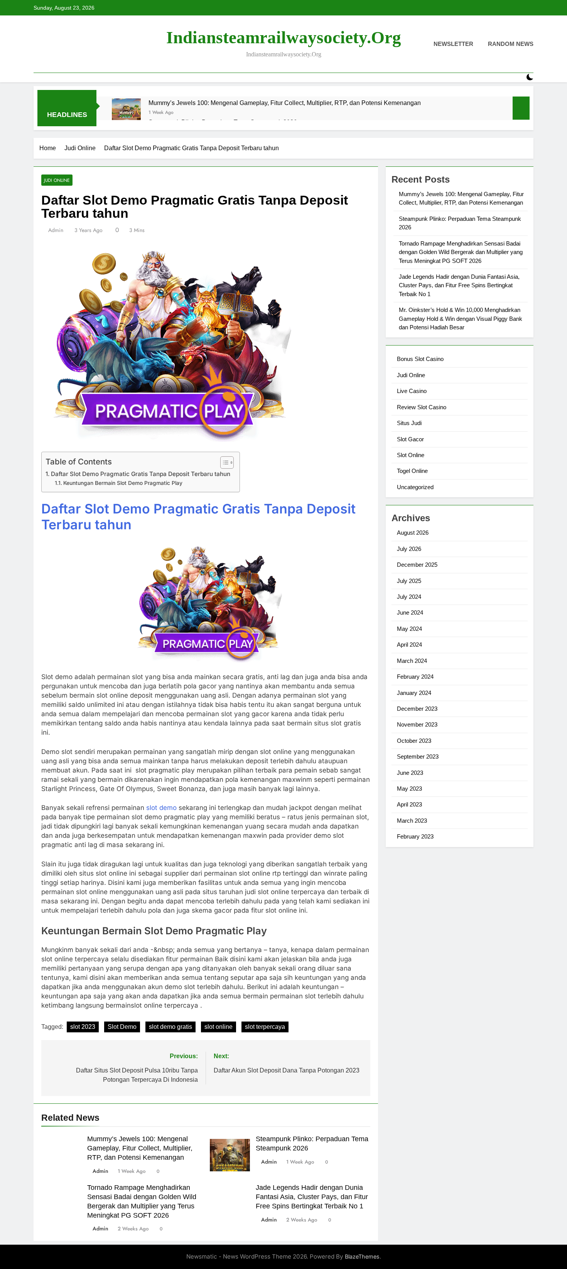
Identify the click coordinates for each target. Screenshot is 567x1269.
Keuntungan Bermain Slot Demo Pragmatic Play (122, 483)
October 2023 (414, 740)
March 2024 (412, 660)
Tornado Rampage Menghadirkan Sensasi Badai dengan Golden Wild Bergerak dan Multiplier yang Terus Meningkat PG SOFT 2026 (461, 252)
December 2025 (417, 564)
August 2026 (413, 532)
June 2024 (410, 612)
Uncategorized (415, 487)
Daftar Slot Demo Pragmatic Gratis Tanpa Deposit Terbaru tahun (141, 474)
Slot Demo (122, 1026)
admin (55, 230)
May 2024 (409, 628)
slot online (218, 1026)
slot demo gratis (170, 1026)
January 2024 (414, 693)
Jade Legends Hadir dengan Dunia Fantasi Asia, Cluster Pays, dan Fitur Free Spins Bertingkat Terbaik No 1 (312, 1197)
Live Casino (412, 391)
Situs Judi (409, 423)
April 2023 (409, 804)
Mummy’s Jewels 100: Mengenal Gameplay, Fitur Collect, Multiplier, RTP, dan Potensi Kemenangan (284, 102)
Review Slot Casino (421, 407)
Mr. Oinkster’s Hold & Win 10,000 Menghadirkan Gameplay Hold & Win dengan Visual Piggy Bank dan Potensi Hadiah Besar (460, 318)
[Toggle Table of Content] (223, 462)
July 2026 (409, 549)
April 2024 (409, 644)
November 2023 (417, 724)
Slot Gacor (410, 439)
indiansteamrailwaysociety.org (283, 37)
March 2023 (412, 820)
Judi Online (57, 180)
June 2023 (410, 772)
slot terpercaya (265, 1026)
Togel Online (412, 471)
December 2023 (417, 708)
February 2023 (415, 836)
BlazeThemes (362, 1256)
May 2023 (409, 788)
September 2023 (418, 756)
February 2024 (415, 676)
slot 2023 (82, 1026)
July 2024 (409, 596)
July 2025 (409, 581)
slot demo (161, 808)
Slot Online (410, 455)
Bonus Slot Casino (420, 359)
